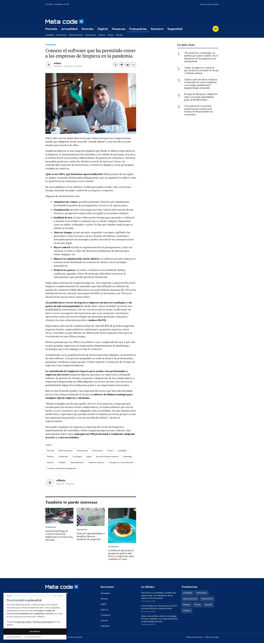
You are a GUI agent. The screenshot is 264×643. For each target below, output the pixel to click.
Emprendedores (77, 462)
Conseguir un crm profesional (121, 462)
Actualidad (69, 29)
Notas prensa (90, 35)
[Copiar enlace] (133, 64)
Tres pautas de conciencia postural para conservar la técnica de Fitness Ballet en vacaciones (198, 110)
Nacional (119, 35)
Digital (103, 29)
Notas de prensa (76, 35)
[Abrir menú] (216, 29)
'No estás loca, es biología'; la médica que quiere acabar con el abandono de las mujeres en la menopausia (201, 57)
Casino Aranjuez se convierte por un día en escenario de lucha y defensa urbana (201, 70)
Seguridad (174, 29)
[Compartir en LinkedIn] (127, 64)
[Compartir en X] (115, 64)
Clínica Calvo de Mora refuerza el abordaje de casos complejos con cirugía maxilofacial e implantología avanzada (200, 83)
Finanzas (118, 29)
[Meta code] (64, 21)
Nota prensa (62, 35)
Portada (51, 29)
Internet (157, 29)
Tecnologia (77, 456)
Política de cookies (211, 637)
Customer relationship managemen (61, 468)
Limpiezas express (96, 462)
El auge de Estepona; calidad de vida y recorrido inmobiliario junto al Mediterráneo (201, 97)
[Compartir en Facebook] (121, 64)
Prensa (110, 35)
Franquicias (138, 29)
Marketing (127, 456)
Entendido (35, 631)
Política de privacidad (194, 637)
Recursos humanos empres (107, 456)
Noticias (102, 35)
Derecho (88, 29)
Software (62, 462)
